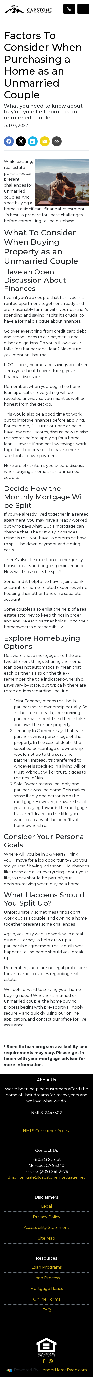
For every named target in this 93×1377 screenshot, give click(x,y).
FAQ (46, 1310)
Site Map (46, 1238)
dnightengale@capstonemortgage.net (46, 1177)
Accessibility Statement (46, 1227)
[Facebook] (44, 1361)
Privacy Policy (46, 1217)
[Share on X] (21, 141)
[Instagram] (51, 1361)
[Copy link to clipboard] (57, 141)
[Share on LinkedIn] (33, 141)
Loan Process (46, 1278)
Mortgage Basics (46, 1288)
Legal (46, 1206)
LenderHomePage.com (63, 1370)
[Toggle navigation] (83, 9)
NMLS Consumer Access (46, 1130)
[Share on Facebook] (9, 141)
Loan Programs (46, 1267)
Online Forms (46, 1299)
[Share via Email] (45, 141)
